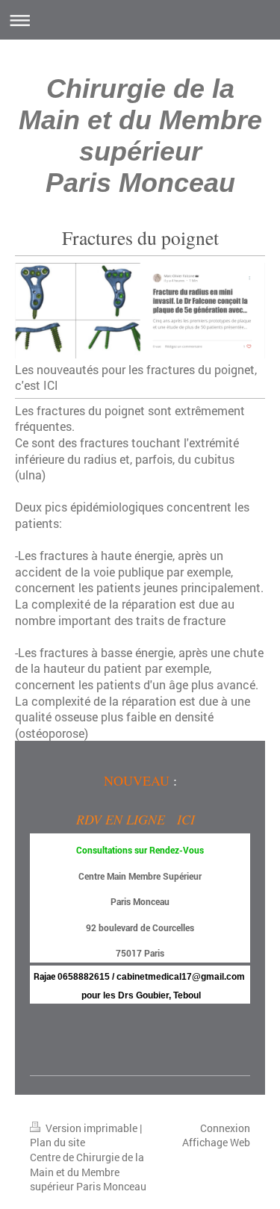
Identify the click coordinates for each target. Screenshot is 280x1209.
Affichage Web (216, 1142)
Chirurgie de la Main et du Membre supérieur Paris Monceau (140, 135)
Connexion (225, 1128)
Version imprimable (91, 1128)
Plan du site (57, 1142)
